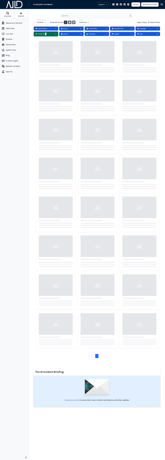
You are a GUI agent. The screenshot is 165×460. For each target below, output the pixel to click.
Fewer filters (155, 22)
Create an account (72, 400)
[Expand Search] (160, 4)
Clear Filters (142, 22)
